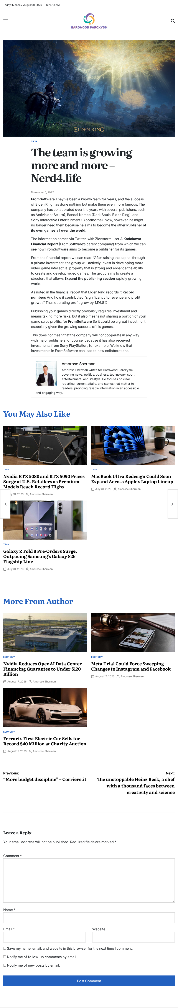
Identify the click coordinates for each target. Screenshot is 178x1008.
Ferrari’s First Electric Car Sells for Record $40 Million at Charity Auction (44, 741)
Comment (12, 856)
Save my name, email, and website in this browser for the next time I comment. (70, 948)
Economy (9, 657)
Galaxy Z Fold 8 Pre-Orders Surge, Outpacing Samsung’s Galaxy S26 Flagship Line (40, 556)
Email (9, 929)
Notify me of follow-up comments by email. (42, 957)
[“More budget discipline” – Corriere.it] (5, 504)
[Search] (173, 20)
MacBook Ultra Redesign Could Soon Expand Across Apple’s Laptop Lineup (132, 478)
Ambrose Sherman (41, 494)
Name (9, 910)
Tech (34, 141)
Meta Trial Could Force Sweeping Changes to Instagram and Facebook (131, 666)
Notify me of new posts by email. (33, 965)
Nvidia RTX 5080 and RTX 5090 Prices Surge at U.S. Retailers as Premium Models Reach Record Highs (44, 481)
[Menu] (5, 20)
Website (98, 929)
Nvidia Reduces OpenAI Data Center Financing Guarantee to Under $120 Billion (42, 668)
